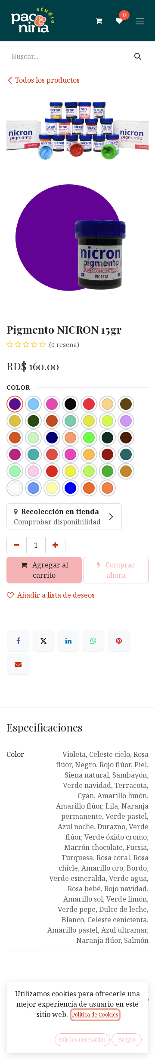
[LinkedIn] (68, 640)
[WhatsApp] (93, 640)
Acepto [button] (126, 1039)
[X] (43, 640)
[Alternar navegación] (140, 21)
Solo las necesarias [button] (82, 1039)
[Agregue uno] (55, 545)
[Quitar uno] (16, 545)
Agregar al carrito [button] (49, 570)
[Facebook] (18, 640)
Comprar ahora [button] (119, 570)
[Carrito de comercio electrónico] (98, 20)
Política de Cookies (95, 1014)
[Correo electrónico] (18, 664)
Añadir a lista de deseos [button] (56, 595)
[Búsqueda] (138, 56)
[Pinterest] (118, 640)
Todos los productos (47, 80)
